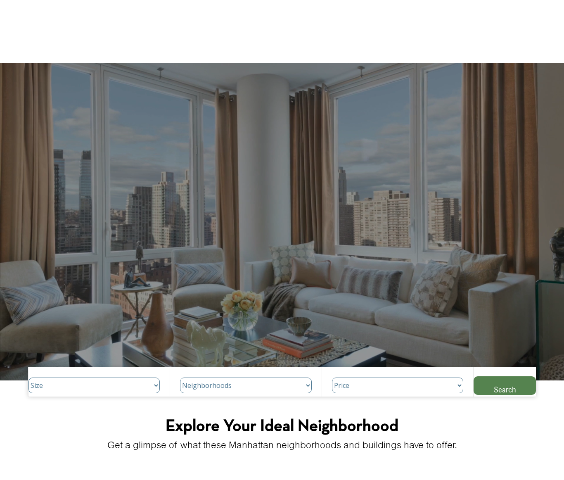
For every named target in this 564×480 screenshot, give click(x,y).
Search (505, 389)
